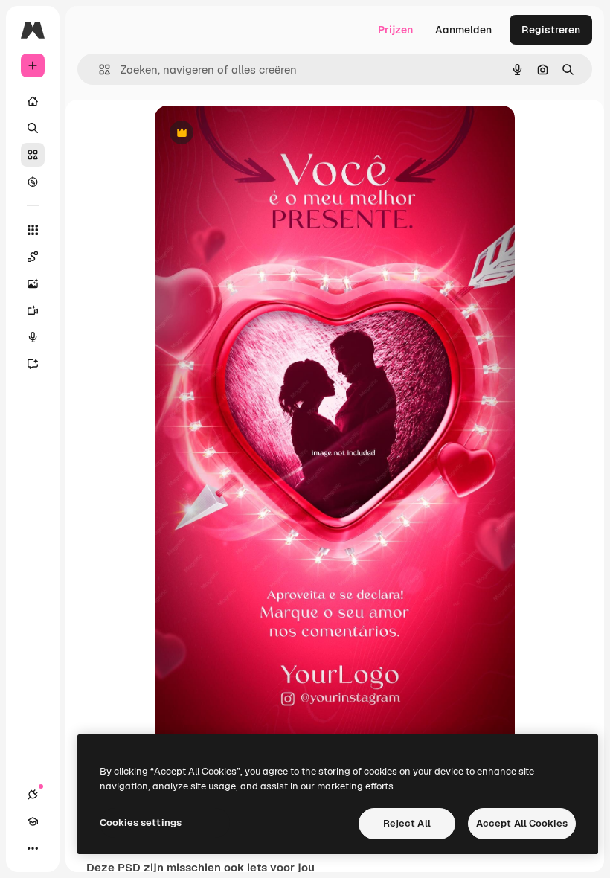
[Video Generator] (33, 310)
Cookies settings (141, 822)
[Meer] (33, 848)
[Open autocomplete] (98, 69)
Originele (252, 133)
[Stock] (33, 155)
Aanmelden (463, 29)
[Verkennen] (33, 181)
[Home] (33, 101)
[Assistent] (33, 364)
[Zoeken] (33, 128)
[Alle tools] (33, 230)
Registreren (550, 29)
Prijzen (395, 29)
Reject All (407, 823)
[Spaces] (33, 257)
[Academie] (33, 821)
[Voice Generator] (33, 337)
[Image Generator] (33, 283)
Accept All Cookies (522, 823)
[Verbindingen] (33, 795)
